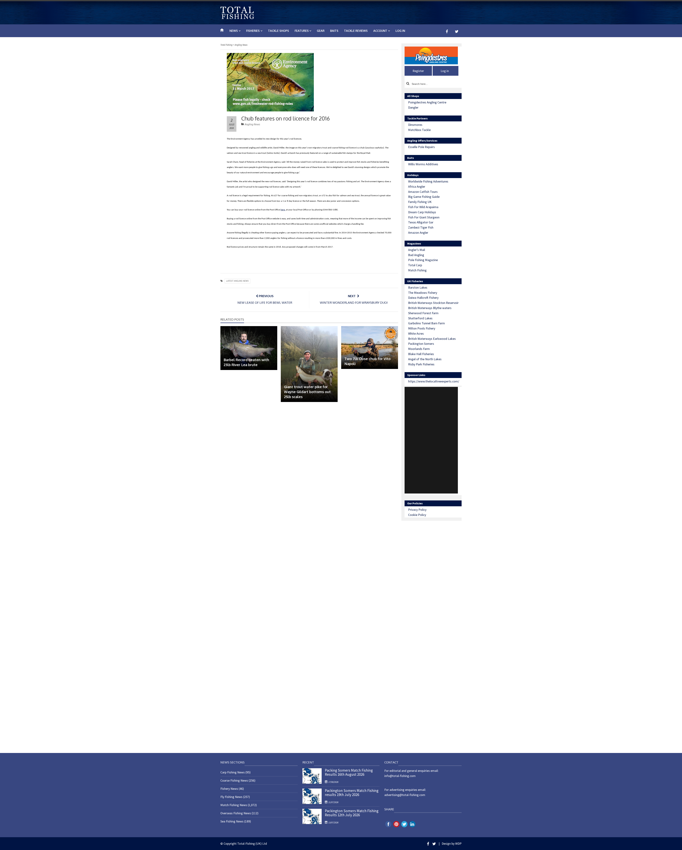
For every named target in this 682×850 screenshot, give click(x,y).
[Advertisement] (431, 440)
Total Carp (415, 265)
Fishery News (229, 789)
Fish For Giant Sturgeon (423, 217)
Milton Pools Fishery (421, 328)
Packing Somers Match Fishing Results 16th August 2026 (349, 772)
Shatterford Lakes (420, 318)
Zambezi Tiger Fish (420, 227)
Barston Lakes (417, 287)
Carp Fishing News (232, 772)
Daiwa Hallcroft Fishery (423, 298)
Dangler (413, 107)
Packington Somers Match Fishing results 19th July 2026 (351, 792)
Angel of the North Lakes (425, 359)
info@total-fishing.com (400, 776)
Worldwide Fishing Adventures (428, 181)
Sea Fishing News (231, 821)
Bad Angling (416, 255)
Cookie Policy (417, 515)
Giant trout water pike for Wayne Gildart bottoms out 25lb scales (307, 391)
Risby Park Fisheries (421, 364)
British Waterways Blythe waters (429, 308)
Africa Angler (416, 186)
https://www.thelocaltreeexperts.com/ (433, 381)
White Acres (416, 333)
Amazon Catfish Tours (423, 192)
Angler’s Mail (416, 250)
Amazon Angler (418, 232)
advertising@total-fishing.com (404, 795)
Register (418, 71)
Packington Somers (421, 344)
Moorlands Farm (419, 349)
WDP (458, 843)
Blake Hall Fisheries (421, 354)
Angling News (252, 124)
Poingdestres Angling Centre (427, 102)
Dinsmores (415, 125)
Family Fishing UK (420, 202)
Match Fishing (417, 270)
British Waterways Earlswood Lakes (432, 339)
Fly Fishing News (231, 797)
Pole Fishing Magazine (423, 260)
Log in (400, 31)
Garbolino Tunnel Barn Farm (426, 323)
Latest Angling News (237, 280)
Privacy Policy (417, 510)
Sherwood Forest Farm (423, 313)
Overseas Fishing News (235, 813)
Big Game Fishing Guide (424, 197)
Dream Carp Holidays (422, 212)
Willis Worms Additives (423, 164)
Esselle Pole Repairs (421, 147)
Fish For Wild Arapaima (423, 207)
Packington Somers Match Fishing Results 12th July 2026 (351, 812)
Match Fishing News (233, 805)
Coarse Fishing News (234, 780)
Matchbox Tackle (419, 130)
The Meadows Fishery (422, 293)
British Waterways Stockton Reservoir (433, 303)
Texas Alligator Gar (420, 222)
